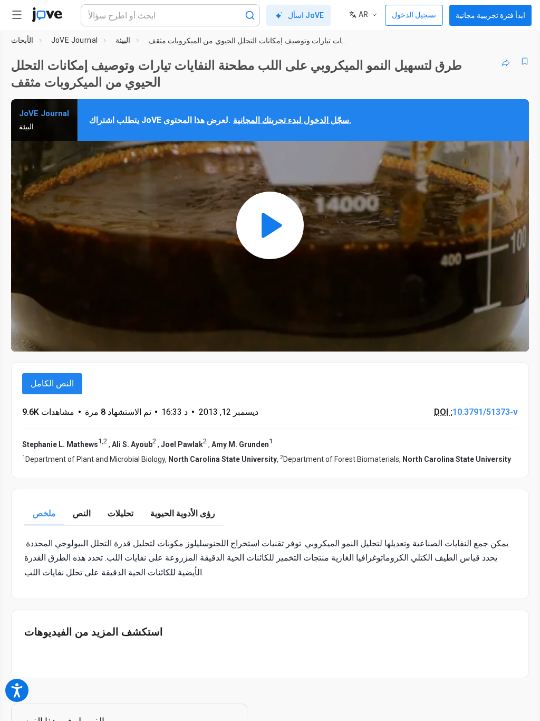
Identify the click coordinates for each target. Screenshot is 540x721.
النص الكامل (52, 383)
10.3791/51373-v (485, 412)
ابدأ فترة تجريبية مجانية (490, 15)
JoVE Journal (74, 40)
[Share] (506, 61)
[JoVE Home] (47, 14)
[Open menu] (16, 14)
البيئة (122, 40)
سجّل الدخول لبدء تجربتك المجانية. (292, 120)
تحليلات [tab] (120, 513)
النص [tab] (82, 513)
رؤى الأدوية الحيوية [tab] (182, 513)
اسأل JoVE (306, 15)
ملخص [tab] (44, 513)
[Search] (250, 15)
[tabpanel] (270, 558)
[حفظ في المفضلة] (524, 61)
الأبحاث (22, 40)
